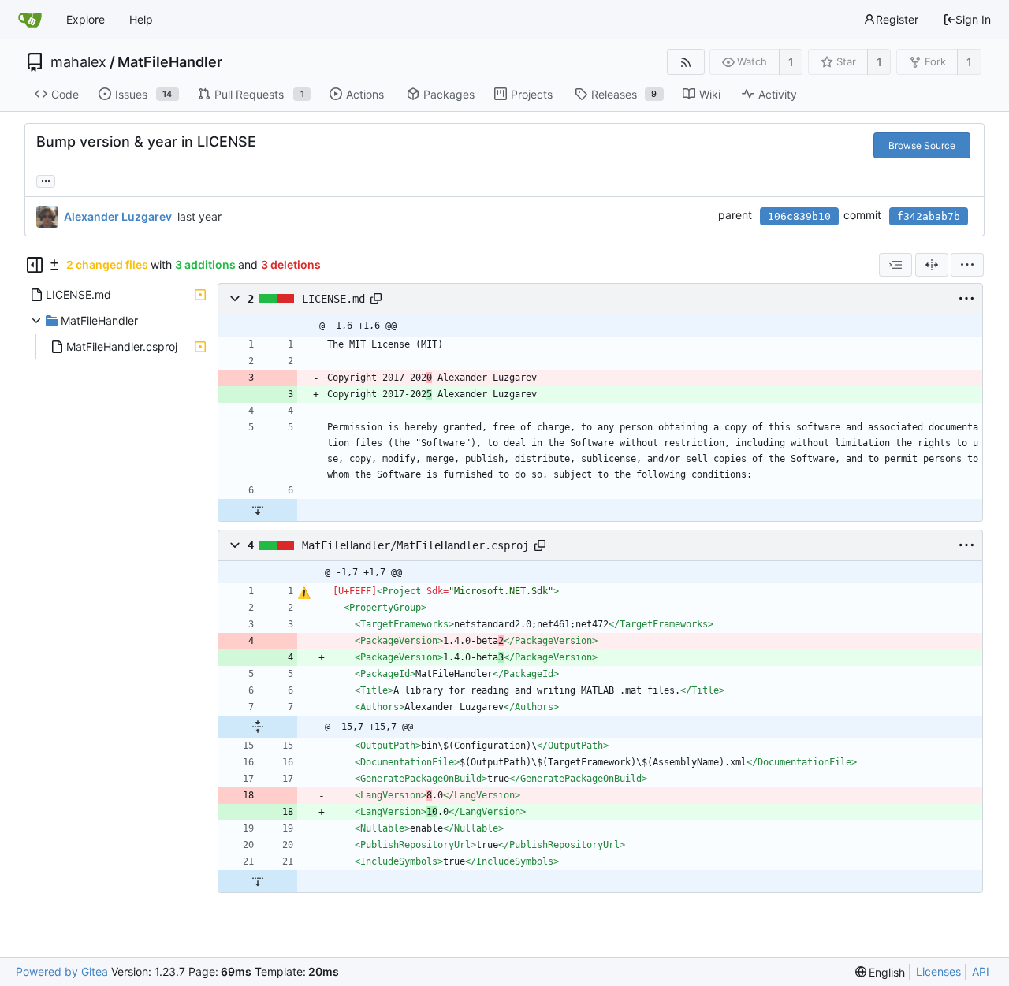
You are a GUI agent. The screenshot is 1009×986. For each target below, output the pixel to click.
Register (897, 19)
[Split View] (931, 265)
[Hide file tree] (35, 265)
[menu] (967, 265)
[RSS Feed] (685, 62)
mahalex (78, 62)
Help (141, 19)
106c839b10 (799, 216)
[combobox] (895, 265)
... (45, 179)
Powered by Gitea (62, 971)
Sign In (973, 19)
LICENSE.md (333, 298)
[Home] (30, 20)
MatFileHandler (169, 62)
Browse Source (921, 145)
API (980, 971)
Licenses (938, 971)
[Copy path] (376, 299)
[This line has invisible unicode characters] (304, 592)
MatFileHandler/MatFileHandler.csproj (415, 545)
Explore (85, 19)
